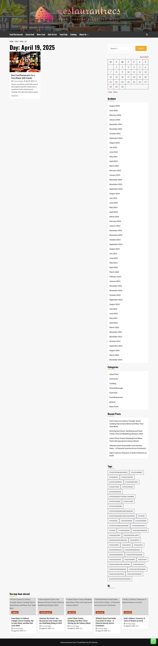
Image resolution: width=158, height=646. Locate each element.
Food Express (130, 559)
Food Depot (134, 540)
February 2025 (115, 170)
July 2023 (113, 253)
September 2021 (115, 346)
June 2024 (113, 203)
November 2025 (115, 129)
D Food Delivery (131, 482)
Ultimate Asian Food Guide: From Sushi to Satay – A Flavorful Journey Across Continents (127, 446)
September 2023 (115, 244)
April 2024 (113, 212)
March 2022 (114, 327)
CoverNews (81, 642)
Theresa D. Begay (18, 81)
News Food (41, 34)
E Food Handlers (115, 506)
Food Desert (114, 545)
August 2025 (114, 143)
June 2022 (113, 313)
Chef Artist (52, 34)
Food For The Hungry (137, 569)
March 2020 (114, 355)
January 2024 (114, 226)
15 (116, 77)
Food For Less (138, 564)
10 (128, 72)
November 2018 (115, 360)
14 (111, 77)
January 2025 (114, 175)
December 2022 (115, 286)
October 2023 (115, 240)
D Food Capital (127, 477)
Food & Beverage (116, 388)
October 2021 (115, 341)
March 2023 (114, 272)
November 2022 (115, 290)
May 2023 (113, 263)
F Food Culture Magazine (119, 525)
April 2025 (113, 161)
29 (116, 87)
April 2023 (113, 267)
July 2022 (113, 309)
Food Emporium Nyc (132, 550)
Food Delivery (114, 535)
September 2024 (115, 189)
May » (115, 92)
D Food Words (114, 501)
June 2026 (113, 110)
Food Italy (63, 34)
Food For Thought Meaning (120, 579)
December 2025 (115, 124)
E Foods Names (126, 521)
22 (116, 82)
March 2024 (114, 217)
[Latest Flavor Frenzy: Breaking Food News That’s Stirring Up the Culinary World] (79, 606)
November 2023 (115, 235)
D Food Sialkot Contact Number (121, 496)
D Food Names (127, 487)
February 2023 (115, 277)
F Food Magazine (138, 525)
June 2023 (113, 258)
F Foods (112, 530)
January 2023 (114, 281)
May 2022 (113, 318)
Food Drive (126, 545)
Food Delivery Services (118, 540)
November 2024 (115, 184)
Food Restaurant (16, 34)
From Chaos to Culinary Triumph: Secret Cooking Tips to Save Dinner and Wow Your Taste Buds (126, 423)
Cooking (73, 34)
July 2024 (113, 198)
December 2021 (115, 332)
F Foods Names (123, 530)
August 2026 (114, 106)
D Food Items (114, 487)
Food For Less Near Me (117, 569)
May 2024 (113, 207)
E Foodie (141, 516)
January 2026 (114, 120)
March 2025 (114, 166)
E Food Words (140, 521)
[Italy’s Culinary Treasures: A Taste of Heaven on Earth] (135, 606)
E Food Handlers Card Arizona (121, 511)
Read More (14, 96)
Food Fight (142, 559)
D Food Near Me (115, 492)
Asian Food (30, 34)
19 (140, 77)
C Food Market (136, 472)
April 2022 (113, 323)
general (112, 402)
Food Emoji (138, 545)
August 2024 (114, 193)
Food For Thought (134, 574)
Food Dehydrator (140, 530)
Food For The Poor (116, 574)
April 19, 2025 (30, 81)
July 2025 (113, 147)
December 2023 (115, 230)
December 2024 (115, 180)
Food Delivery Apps (131, 535)
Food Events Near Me (134, 555)
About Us (83, 34)
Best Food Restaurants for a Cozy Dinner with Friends (23, 76)
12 (140, 72)
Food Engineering (116, 555)
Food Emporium (115, 550)
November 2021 (115, 337)
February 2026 (115, 115)
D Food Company (115, 482)
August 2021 (114, 350)
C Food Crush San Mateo (118, 472)
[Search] (147, 35)
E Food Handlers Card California (122, 516)
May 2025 (113, 157)
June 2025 (113, 152)
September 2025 (115, 138)
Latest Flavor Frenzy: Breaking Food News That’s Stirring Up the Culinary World (125, 439)
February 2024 (115, 221)
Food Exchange (115, 559)
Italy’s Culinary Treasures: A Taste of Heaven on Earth (128, 454)
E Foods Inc (113, 521)
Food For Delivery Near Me (119, 564)
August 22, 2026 (18, 631)
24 (128, 82)
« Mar (110, 92)
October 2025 (115, 133)
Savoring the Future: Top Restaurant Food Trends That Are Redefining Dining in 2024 (126, 432)
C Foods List (113, 477)
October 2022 (115, 295)
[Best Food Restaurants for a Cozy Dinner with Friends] (25, 62)
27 (145, 82)
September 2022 (115, 300)
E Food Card (128, 501)
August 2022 (114, 304)
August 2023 (114, 249)
